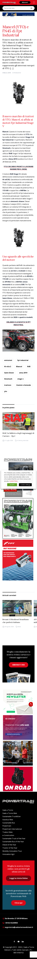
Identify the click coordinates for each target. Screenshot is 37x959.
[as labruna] (18, 779)
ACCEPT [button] (12, 485)
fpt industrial (22, 360)
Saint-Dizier (9, 373)
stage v (20, 379)
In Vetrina (19, 440)
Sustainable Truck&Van (11, 816)
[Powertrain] (9, 2)
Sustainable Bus (8, 823)
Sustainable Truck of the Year (13, 838)
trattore (7, 385)
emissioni (8, 360)
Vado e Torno (7, 810)
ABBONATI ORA (18, 665)
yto (5, 391)
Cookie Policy (13, 481)
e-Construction (8, 835)
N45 (28, 366)
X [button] (32, 473)
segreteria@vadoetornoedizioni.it (18, 927)
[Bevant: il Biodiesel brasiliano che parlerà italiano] (17, 608)
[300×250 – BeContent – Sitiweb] (18, 727)
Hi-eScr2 (7, 366)
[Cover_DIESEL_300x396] (18, 518)
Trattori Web (7, 832)
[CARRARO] (18, 753)
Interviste (25, 440)
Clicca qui (18, 903)
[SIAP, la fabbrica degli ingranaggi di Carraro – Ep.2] (18, 421)
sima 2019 (23, 373)
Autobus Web (7, 819)
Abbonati (25, 2)
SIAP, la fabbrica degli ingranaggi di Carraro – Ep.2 (18, 434)
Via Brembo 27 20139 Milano (16, 918)
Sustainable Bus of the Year (13, 841)
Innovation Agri (8, 854)
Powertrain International (12, 829)
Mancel (19, 366)
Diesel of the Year (9, 845)
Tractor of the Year (9, 848)
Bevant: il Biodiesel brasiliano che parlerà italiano (15, 620)
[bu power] (18, 14)
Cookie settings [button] (25, 485)
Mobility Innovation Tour (12, 851)
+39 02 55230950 (11, 923)
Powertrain (6, 826)
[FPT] (18, 560)
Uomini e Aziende (23, 385)
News (19, 627)
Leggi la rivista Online (18, 878)
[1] (18, 702)
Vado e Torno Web (9, 813)
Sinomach (8, 379)
